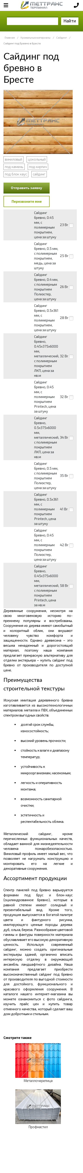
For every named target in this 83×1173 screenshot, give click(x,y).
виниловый (13, 159)
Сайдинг (61, 37)
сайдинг (39, 174)
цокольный (37, 159)
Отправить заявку (26, 188)
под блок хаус (16, 174)
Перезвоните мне (27, 201)
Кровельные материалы (35, 37)
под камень (14, 167)
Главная (10, 37)
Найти (69, 20)
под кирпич (38, 167)
